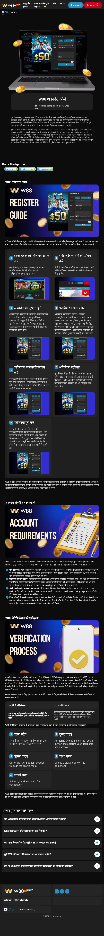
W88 (6, 12)
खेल (54, 3)
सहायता (37, 7)
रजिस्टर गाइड (11, 169)
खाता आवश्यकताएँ (27, 169)
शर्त (61, 3)
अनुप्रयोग (26, 3)
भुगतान (25, 7)
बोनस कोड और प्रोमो (41, 3)
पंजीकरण (7, 900)
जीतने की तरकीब (21, 900)
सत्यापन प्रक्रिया (45, 169)
